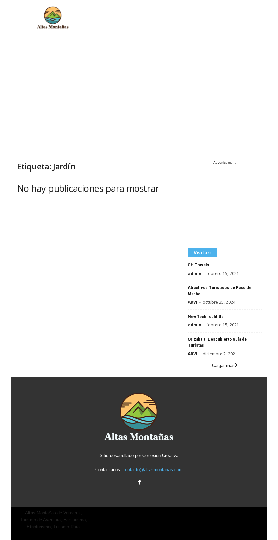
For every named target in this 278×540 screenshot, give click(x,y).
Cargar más (223, 365)
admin (194, 273)
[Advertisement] (181, 18)
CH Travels (199, 264)
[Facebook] (139, 482)
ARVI (192, 302)
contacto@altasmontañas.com (153, 469)
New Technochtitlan (207, 316)
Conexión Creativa (160, 455)
